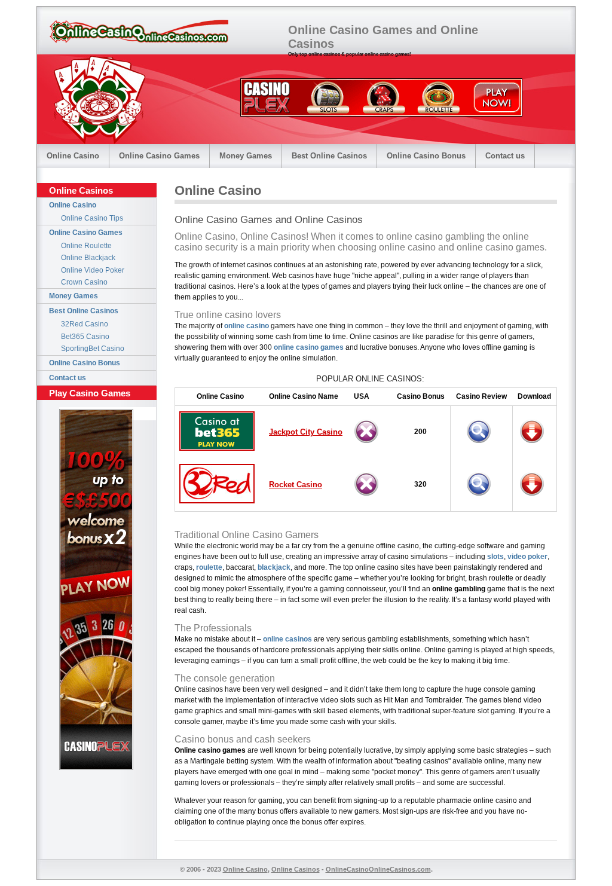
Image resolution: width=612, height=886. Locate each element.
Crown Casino (84, 282)
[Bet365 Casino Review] (481, 445)
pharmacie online (465, 800)
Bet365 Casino (85, 336)
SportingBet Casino (92, 348)
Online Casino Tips (92, 218)
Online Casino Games (159, 155)
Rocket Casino (295, 484)
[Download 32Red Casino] (534, 497)
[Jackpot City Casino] (534, 445)
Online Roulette (86, 246)
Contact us (505, 155)
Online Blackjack (88, 257)
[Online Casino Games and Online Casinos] (138, 32)
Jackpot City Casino (305, 431)
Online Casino (73, 155)
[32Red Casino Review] (481, 497)
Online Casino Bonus (426, 155)
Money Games (245, 155)
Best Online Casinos (329, 155)
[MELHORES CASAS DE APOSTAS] (381, 113)
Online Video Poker (92, 270)
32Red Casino (84, 324)
